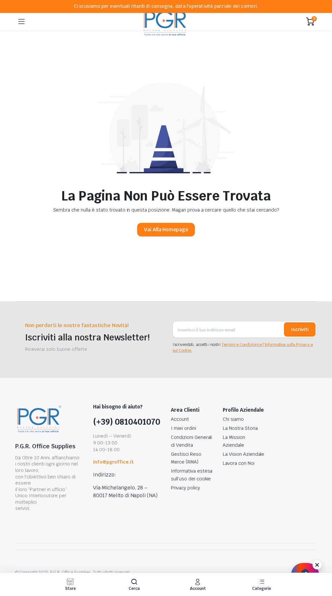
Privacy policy (185, 488)
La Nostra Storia (240, 428)
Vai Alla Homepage (166, 229)
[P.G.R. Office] (165, 21)
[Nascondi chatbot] (317, 564)
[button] (134, 584)
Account (180, 419)
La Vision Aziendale (243, 454)
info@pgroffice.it (113, 462)
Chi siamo (233, 419)
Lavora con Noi (239, 463)
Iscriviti (300, 329)
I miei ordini (183, 428)
